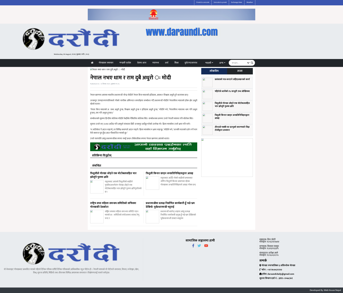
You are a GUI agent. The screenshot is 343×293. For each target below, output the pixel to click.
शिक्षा (176, 62)
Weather (250, 2)
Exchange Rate (236, 2)
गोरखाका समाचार (106, 62)
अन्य (221, 62)
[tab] (214, 71)
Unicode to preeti (220, 2)
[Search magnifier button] (252, 63)
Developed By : (325, 290)
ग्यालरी (208, 62)
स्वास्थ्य (155, 62)
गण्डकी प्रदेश (125, 62)
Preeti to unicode (202, 2)
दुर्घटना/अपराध (191, 62)
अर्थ (166, 62)
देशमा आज (141, 62)
